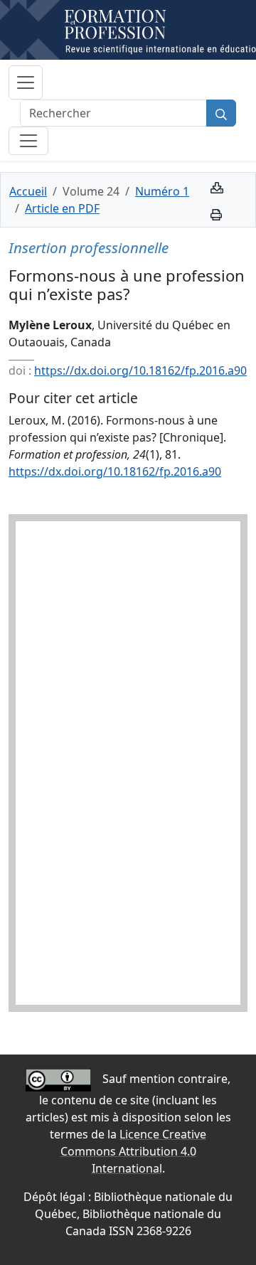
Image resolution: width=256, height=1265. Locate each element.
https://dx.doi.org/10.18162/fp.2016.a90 (140, 370)
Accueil (28, 191)
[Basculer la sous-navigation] (28, 141)
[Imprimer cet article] (216, 213)
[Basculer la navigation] (26, 82)
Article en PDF (62, 208)
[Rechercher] (221, 113)
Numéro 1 (162, 191)
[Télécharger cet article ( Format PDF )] (217, 186)
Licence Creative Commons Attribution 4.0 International (133, 1151)
